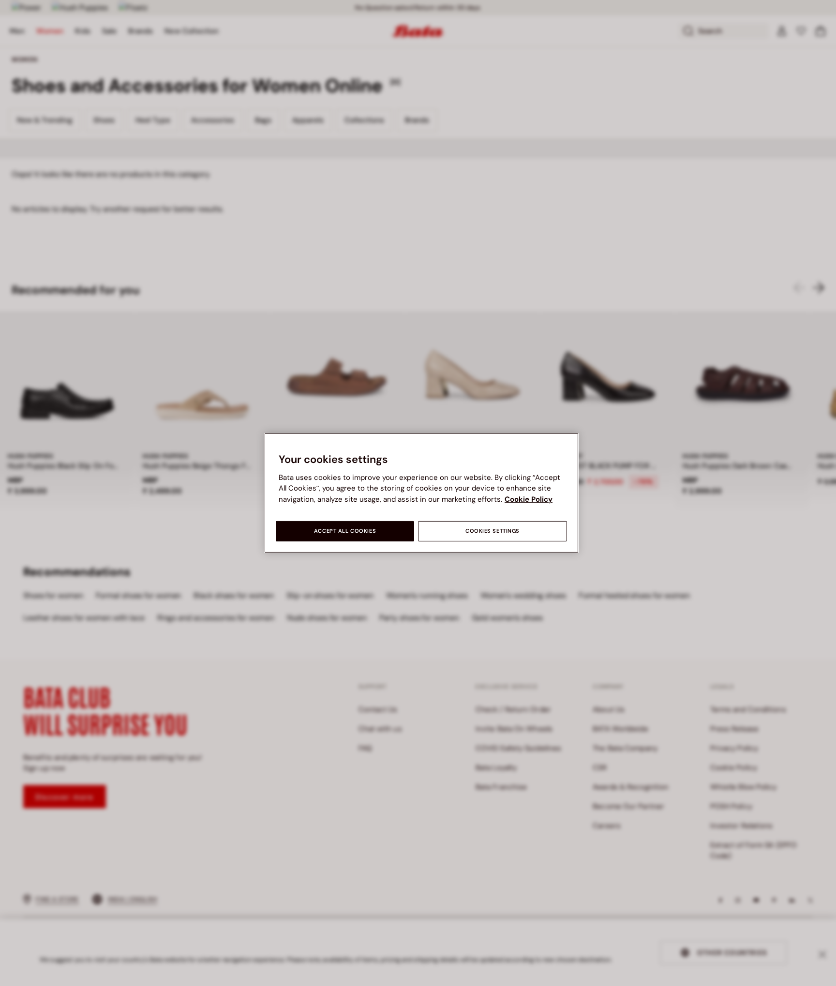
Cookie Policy (528, 499)
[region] (421, 493)
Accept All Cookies (345, 531)
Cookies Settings (492, 531)
